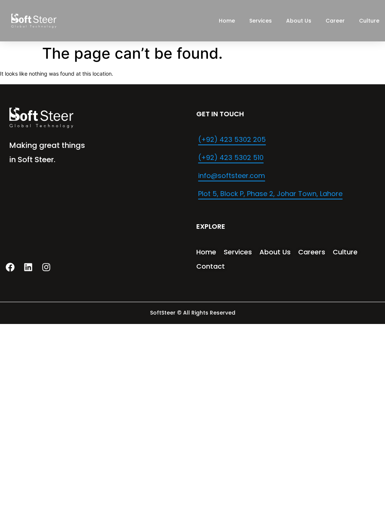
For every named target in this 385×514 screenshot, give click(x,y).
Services (260, 20)
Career (335, 20)
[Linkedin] (28, 267)
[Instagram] (46, 267)
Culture (369, 20)
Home (227, 20)
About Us (298, 20)
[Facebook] (10, 267)
